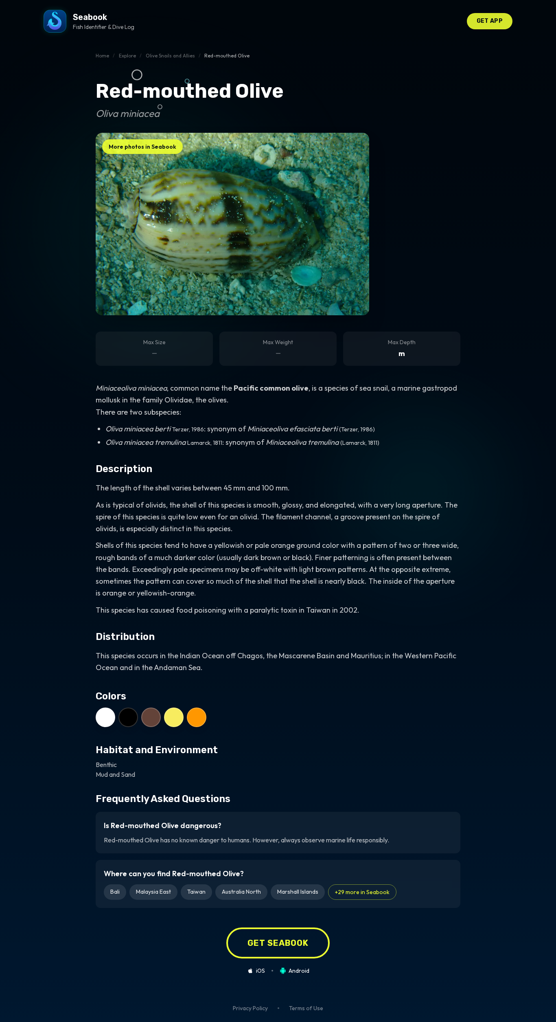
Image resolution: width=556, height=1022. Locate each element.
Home (102, 56)
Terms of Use (306, 1008)
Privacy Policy (250, 1008)
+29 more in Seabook (362, 892)
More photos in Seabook (142, 146)
